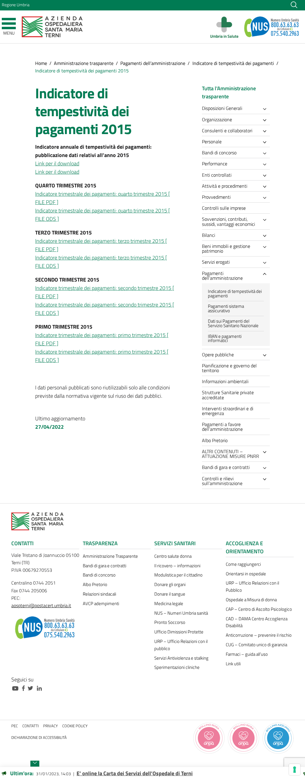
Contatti (30, 726)
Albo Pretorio (95, 584)
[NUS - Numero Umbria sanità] (272, 27)
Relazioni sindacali (99, 594)
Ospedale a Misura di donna (251, 599)
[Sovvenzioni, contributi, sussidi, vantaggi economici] (266, 220)
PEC (14, 726)
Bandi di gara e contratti (104, 565)
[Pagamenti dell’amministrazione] (266, 274)
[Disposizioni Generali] (266, 109)
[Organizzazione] (266, 120)
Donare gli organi (170, 584)
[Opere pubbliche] (266, 355)
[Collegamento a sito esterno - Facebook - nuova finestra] (25, 688)
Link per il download (57, 163)
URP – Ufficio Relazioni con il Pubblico (252, 586)
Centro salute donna (173, 556)
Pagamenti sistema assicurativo (226, 308)
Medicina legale (168, 603)
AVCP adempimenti (101, 603)
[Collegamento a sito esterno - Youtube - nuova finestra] (16, 688)
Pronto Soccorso (169, 622)
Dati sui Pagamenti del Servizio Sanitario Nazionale (233, 323)
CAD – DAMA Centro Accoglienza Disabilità (256, 622)
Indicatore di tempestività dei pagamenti (233, 63)
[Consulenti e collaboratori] (266, 131)
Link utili (233, 663)
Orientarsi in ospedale (246, 573)
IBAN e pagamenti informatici (225, 338)
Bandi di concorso (99, 574)
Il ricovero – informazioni (177, 565)
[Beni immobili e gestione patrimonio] (266, 247)
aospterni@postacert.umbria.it (41, 605)
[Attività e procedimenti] (266, 187)
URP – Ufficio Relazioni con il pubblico (181, 645)
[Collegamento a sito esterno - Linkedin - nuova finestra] (41, 688)
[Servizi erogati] (266, 263)
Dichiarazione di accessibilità (39, 737)
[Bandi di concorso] (266, 154)
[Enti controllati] (266, 176)
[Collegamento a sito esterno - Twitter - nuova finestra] (32, 688)
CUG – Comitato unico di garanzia (256, 644)
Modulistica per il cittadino (178, 574)
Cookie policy (75, 726)
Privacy (50, 726)
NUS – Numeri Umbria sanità (181, 613)
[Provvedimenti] (266, 198)
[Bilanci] (266, 236)
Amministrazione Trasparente (110, 556)
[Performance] (266, 165)
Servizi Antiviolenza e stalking (181, 658)
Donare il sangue (169, 594)
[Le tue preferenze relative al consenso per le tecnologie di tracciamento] (294, 769)
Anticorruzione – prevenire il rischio (259, 635)
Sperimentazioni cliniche (177, 667)
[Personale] (266, 142)
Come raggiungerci (243, 564)
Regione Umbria (15, 4)
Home (41, 63)
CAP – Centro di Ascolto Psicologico (259, 609)
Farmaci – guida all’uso (247, 654)
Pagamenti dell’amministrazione (152, 63)
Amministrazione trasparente (83, 63)
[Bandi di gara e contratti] (266, 468)
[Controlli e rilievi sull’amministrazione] (266, 479)
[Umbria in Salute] (226, 26)
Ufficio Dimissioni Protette (178, 631)
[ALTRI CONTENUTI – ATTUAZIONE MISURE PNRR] (266, 452)
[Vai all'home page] (52, 26)
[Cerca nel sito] (294, 4)
